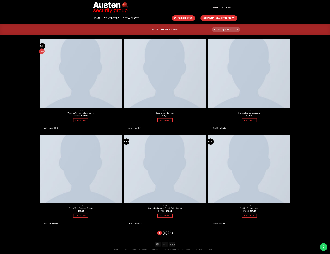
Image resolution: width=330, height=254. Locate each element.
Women (165, 29)
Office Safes (184, 250)
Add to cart (80, 120)
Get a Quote (131, 18)
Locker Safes (170, 250)
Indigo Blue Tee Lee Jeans (249, 113)
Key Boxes (144, 250)
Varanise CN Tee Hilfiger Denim (80, 113)
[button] (323, 247)
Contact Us (111, 18)
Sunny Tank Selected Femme (81, 208)
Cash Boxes (156, 250)
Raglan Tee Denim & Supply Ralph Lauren (165, 208)
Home (97, 18)
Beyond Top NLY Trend (165, 113)
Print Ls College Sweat (249, 208)
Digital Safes (131, 250)
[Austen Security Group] (138, 7)
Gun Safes (118, 250)
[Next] (170, 233)
